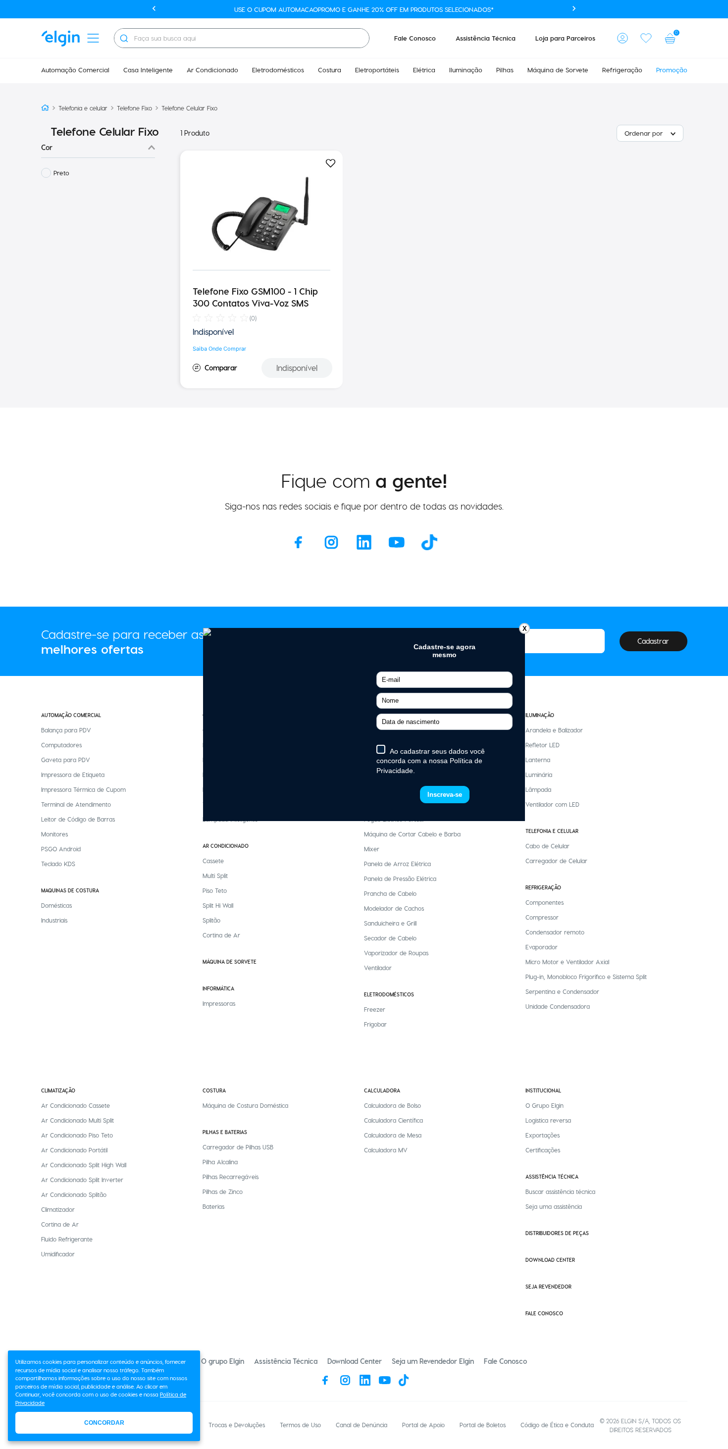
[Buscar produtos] (123, 38)
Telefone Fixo (134, 107)
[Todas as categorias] (93, 38)
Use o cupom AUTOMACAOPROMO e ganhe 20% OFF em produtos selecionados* (364, 9)
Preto (61, 172)
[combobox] (241, 38)
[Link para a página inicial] (45, 108)
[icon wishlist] (646, 38)
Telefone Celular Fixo (189, 107)
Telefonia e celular (82, 107)
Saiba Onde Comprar (219, 349)
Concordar (104, 1422)
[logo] (60, 38)
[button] (622, 38)
